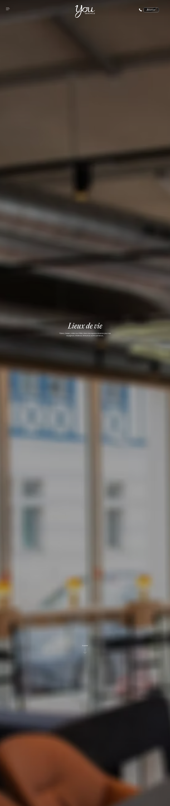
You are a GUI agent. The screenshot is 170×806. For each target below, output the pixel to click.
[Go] (85, 651)
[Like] (140, 9)
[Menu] (8, 8)
